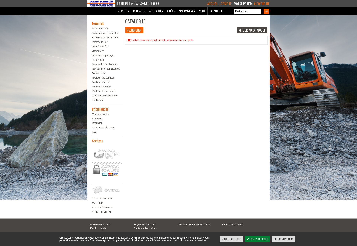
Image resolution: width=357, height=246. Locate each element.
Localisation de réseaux (104, 64)
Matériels (98, 23)
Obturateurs (98, 51)
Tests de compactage (102, 55)
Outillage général (101, 82)
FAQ (94, 132)
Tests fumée (98, 60)
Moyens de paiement (144, 224)
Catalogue (216, 11)
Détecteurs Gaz (100, 42)
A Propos (123, 11)
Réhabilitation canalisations (106, 69)
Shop (202, 11)
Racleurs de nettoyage (103, 91)
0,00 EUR (262, 3)
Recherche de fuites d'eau (105, 37)
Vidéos (171, 11)
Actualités (156, 11)
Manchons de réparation (104, 95)
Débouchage (98, 73)
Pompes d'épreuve (101, 86)
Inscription (97, 123)
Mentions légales (100, 114)
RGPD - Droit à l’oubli (103, 127)
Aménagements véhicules (105, 33)
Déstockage (98, 100)
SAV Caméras (187, 11)
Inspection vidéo (100, 28)
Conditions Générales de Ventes (194, 224)
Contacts (139, 11)
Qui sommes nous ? (100, 224)
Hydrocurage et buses (103, 77)
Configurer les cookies (145, 228)
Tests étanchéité (100, 46)
